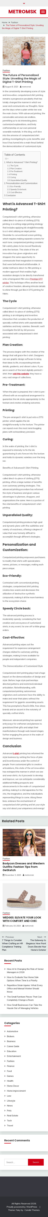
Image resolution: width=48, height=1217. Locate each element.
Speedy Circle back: (18, 189)
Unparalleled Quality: (18, 180)
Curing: (13, 177)
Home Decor (13, 1085)
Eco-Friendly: (15, 186)
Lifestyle (11, 1100)
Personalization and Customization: (22, 183)
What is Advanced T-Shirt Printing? (22, 162)
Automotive (12, 1031)
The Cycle (14, 165)
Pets (9, 1110)
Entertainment (14, 1056)
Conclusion (11, 195)
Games (10, 1076)
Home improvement (16, 1090)
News (10, 1105)
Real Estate (12, 1115)
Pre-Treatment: (16, 171)
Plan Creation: (16, 168)
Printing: (13, 174)
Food (9, 1071)
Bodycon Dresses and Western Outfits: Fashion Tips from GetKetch (24, 867)
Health (10, 1080)
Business (11, 1041)
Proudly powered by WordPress (22, 1206)
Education (11, 1051)
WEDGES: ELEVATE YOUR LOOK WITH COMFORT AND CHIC (22, 919)
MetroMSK (22, 11)
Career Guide (13, 1046)
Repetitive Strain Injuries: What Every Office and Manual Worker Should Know (25, 988)
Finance (10, 1066)
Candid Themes (32, 1210)
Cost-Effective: (16, 192)
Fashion (6, 70)
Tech (9, 1120)
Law (9, 1095)
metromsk (26, 86)
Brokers (10, 1036)
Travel (10, 1125)
